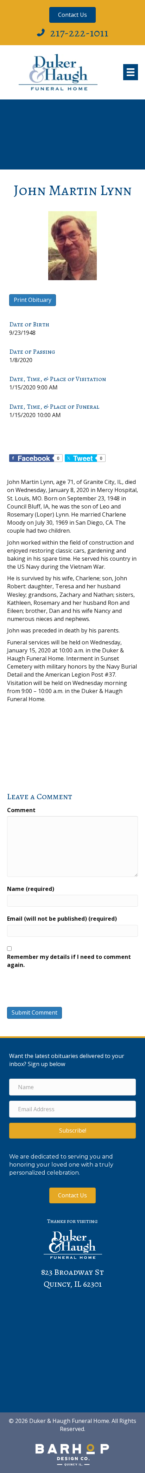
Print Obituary (32, 300)
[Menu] (130, 72)
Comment (21, 810)
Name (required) (30, 889)
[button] (72, 1131)
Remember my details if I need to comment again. (69, 961)
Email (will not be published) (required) (62, 918)
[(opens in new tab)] (72, 1454)
